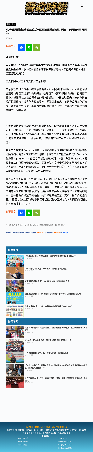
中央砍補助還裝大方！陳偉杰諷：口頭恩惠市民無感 (46, 268)
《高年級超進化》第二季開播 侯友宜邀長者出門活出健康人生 (50, 256)
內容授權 (63, 427)
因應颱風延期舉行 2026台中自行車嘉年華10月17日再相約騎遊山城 (53, 294)
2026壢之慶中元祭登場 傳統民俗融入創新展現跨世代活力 (49, 340)
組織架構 (38, 427)
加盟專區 (55, 427)
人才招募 (47, 427)
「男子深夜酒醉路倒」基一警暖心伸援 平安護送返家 (46, 353)
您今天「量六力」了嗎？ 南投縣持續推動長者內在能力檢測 (48, 306)
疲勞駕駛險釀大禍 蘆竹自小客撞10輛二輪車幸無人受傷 (47, 281)
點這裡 (65, 232)
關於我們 (29, 427)
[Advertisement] (46, 406)
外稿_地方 (10, 24)
